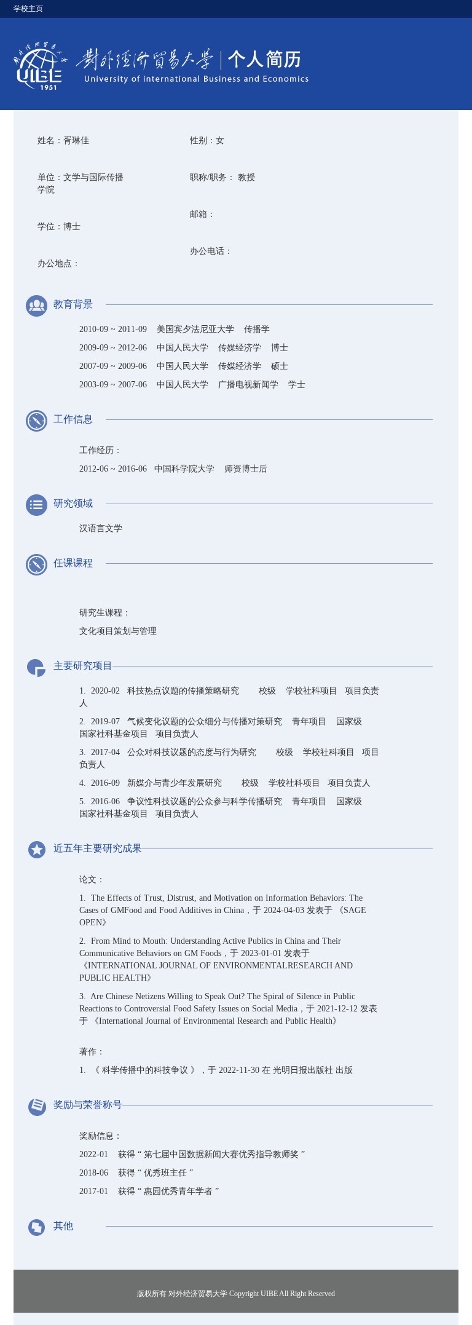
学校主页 (28, 8)
